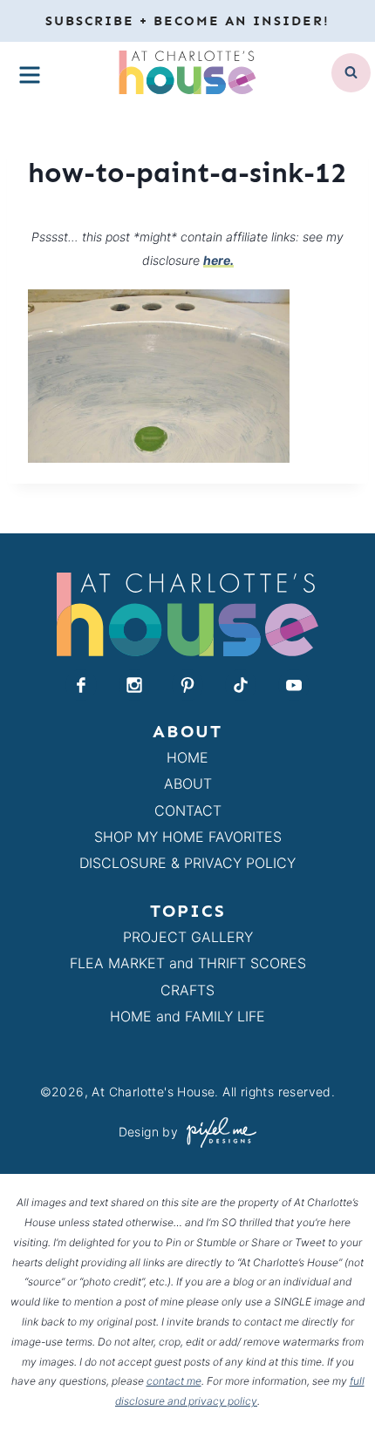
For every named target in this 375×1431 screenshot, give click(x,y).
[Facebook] (81, 685)
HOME (187, 757)
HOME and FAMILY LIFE (187, 1016)
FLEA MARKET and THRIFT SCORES (188, 963)
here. (218, 260)
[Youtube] (294, 685)
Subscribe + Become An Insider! (187, 21)
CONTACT (188, 810)
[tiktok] (240, 685)
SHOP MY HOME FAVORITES (188, 836)
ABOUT (188, 783)
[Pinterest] (187, 685)
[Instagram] (134, 685)
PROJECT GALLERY (188, 937)
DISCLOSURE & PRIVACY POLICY (187, 862)
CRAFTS (187, 990)
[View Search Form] (351, 72)
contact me (174, 1380)
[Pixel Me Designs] (217, 1132)
